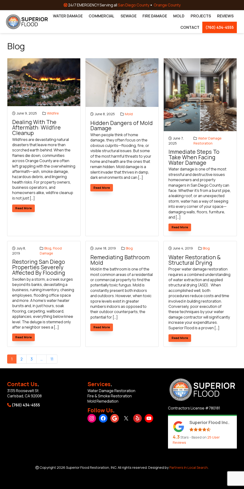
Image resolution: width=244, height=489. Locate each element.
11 (52, 359)
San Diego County (133, 5)
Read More (25, 209)
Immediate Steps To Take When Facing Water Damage (193, 157)
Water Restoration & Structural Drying (194, 260)
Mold (129, 114)
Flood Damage (51, 250)
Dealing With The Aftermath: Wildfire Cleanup (36, 128)
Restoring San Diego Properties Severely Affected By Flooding (38, 267)
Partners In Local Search (188, 467)
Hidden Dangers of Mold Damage (121, 125)
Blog (47, 248)
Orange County (167, 5)
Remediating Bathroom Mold (120, 260)
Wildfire (53, 113)
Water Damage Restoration (207, 140)
